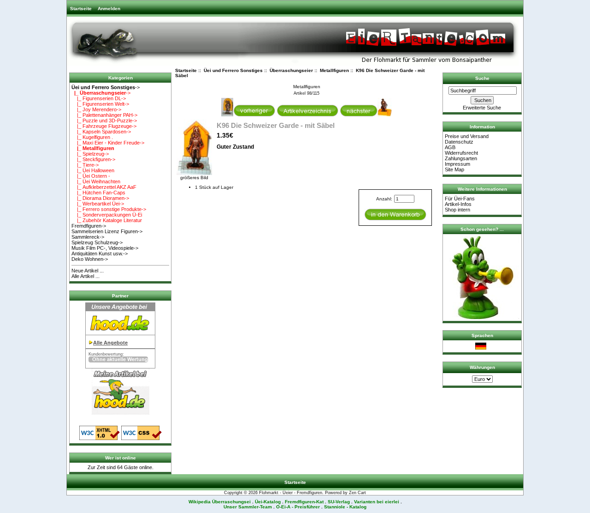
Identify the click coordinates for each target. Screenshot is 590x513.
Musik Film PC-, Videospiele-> (104, 248)
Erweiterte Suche (482, 107)
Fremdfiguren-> (88, 226)
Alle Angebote (110, 342)
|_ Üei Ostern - (90, 176)
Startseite (81, 8)
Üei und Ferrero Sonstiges (233, 70)
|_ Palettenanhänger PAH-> (104, 115)
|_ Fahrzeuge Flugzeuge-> (103, 126)
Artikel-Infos (458, 204)
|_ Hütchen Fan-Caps (98, 192)
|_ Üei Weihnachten (95, 181)
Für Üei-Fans (460, 198)
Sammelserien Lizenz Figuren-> (106, 231)
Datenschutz (459, 142)
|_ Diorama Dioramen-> (100, 198)
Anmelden (109, 8)
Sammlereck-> (87, 237)
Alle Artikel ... (85, 276)
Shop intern (457, 209)
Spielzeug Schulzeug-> (97, 242)
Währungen (482, 367)
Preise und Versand (467, 136)
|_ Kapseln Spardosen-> (101, 131)
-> (105, 87)
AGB (450, 147)
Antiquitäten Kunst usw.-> (99, 253)
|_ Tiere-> (85, 165)
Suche (482, 78)
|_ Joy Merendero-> (96, 109)
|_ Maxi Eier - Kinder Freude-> (107, 142)
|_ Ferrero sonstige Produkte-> (108, 209)
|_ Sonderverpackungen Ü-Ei (106, 214)
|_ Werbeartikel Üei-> (97, 203)
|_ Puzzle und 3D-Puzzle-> (104, 120)
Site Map (454, 169)
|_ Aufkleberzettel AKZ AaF (103, 187)
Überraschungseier (291, 70)
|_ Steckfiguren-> (93, 159)
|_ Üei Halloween (92, 170)
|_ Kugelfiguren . (92, 137)
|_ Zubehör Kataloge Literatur (106, 220)
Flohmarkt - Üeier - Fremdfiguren (290, 492)
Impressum (457, 164)
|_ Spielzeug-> (90, 154)
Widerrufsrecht (461, 153)
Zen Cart (357, 492)
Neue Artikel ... (87, 270)
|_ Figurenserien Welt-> (100, 104)
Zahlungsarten (461, 158)
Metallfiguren (334, 70)
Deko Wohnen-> (89, 259)
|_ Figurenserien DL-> (98, 98)
